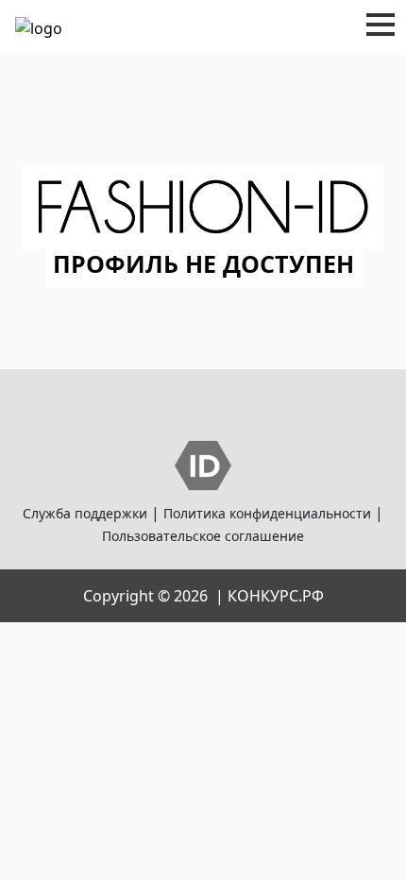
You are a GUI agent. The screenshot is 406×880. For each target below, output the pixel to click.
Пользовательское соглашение (203, 536)
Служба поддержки (85, 513)
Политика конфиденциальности (267, 513)
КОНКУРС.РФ (276, 595)
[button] (380, 25)
